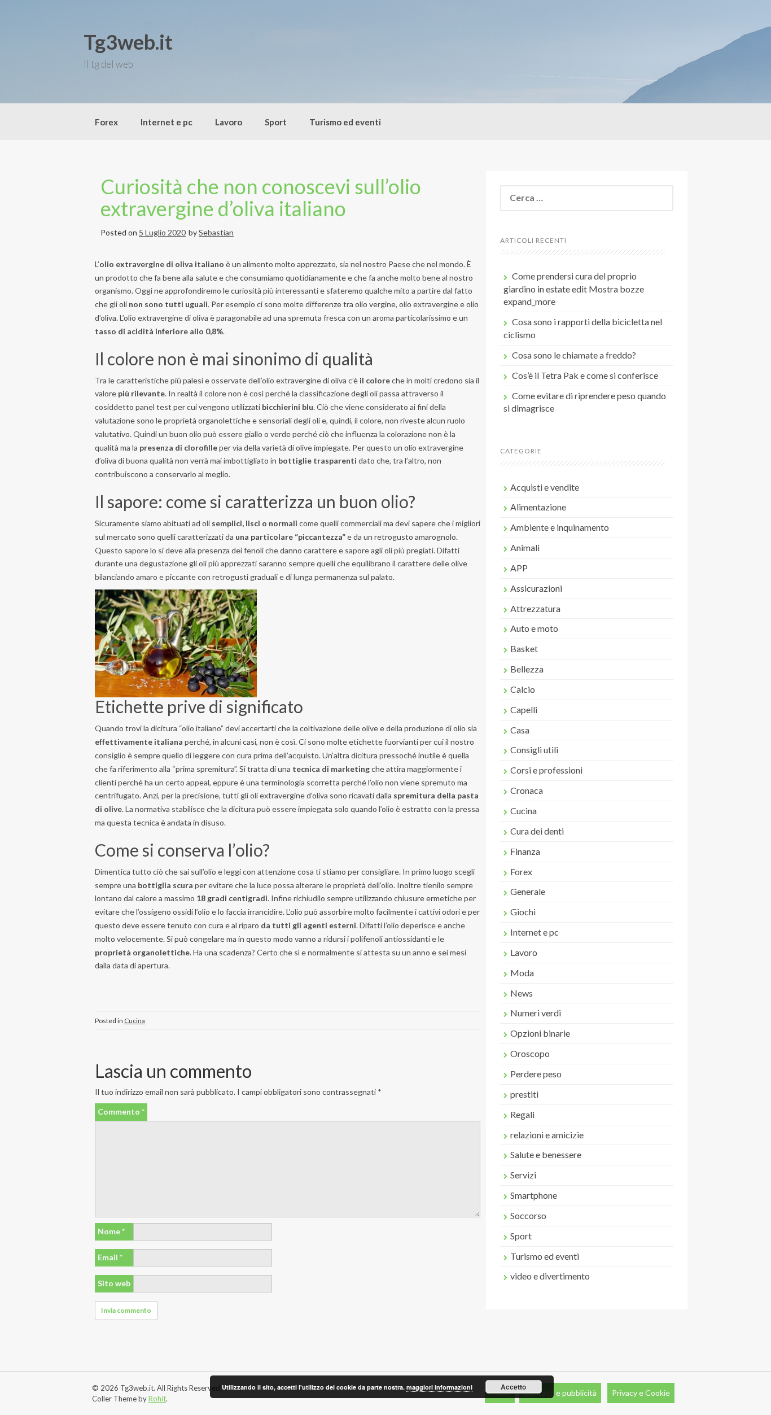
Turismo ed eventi (345, 122)
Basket (524, 648)
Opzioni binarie (540, 1033)
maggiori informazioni (439, 1387)
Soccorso (528, 1215)
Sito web (114, 1283)
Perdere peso (536, 1073)
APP (519, 567)
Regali (522, 1114)
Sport (276, 122)
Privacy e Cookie (641, 1392)
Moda (522, 972)
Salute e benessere (545, 1154)
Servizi (523, 1174)
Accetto (513, 1387)
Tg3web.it (128, 41)
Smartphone (533, 1195)
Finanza (525, 851)
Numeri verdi (535, 1012)
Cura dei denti (537, 831)
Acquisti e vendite (544, 487)
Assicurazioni (536, 588)
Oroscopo (530, 1053)
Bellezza (527, 668)
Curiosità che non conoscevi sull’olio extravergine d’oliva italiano (260, 197)
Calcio (522, 689)
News (521, 993)
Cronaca (526, 790)
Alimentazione (538, 506)
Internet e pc (166, 122)
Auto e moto (534, 628)
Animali (525, 547)
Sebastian (216, 232)
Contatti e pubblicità (560, 1392)
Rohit (157, 1398)
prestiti (524, 1094)
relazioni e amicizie (547, 1134)
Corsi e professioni (546, 770)
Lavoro (228, 122)
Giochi (523, 911)
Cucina (134, 1020)
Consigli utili (534, 749)
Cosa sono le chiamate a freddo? (574, 355)
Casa (519, 729)
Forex (106, 122)
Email (110, 1257)
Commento (121, 1111)
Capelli (523, 709)
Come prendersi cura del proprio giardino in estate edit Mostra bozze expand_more (573, 288)
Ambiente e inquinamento (559, 527)
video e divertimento (550, 1275)
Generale (527, 891)
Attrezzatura (535, 608)
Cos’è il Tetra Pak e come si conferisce (585, 375)
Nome (111, 1231)
